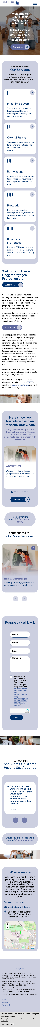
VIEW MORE (32, 92)
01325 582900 (27, 382)
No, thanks (5, 1024)
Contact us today (24, 840)
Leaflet (33, 948)
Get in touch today (24, 520)
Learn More (4, 1021)
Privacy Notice (20, 969)
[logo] (10, 3)
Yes (12, 1024)
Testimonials (6, 1005)
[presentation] (15, 598)
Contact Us (18, 47)
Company (5, 1002)
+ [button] (7, 924)
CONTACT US (11, 284)
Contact (4, 999)
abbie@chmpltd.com (20, 385)
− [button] (7, 927)
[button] (12, 492)
